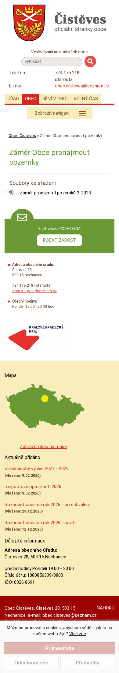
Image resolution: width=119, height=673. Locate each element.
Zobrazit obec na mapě (43, 446)
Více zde (77, 633)
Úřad (13, 98)
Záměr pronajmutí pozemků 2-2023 (55, 193)
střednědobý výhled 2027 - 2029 (37, 468)
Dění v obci (54, 98)
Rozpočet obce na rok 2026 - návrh (40, 522)
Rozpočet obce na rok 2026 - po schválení (47, 504)
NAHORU (105, 608)
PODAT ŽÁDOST (59, 240)
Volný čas (86, 98)
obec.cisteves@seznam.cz (82, 86)
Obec (30, 98)
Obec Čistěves (22, 135)
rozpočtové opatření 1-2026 (33, 486)
